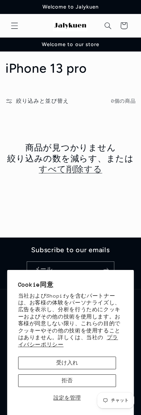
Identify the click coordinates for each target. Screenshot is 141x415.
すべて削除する (70, 169)
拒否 (67, 380)
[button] (14, 25)
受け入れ (67, 363)
